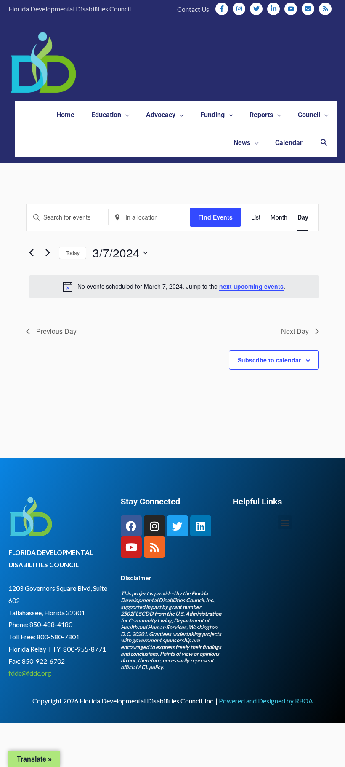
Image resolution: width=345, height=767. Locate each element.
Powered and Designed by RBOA (266, 701)
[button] (323, 143)
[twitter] (258, 9)
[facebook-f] (223, 9)
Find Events (215, 217)
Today (73, 252)
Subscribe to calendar (269, 360)
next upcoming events (251, 286)
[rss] (326, 9)
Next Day (295, 331)
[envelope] (310, 9)
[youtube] (292, 9)
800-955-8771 (84, 649)
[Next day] (47, 253)
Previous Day (56, 331)
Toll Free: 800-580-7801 (44, 637)
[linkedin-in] (275, 9)
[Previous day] (31, 253)
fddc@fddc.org (29, 673)
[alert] (174, 286)
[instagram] (241, 9)
